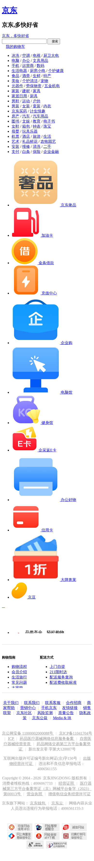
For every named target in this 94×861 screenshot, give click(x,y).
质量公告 (66, 713)
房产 (15, 116)
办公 (26, 61)
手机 (15, 66)
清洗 (36, 146)
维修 (26, 146)
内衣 (47, 106)
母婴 (15, 131)
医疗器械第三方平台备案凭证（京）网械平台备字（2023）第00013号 (47, 788)
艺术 (15, 141)
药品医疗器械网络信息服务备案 (47, 739)
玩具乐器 (30, 131)
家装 (15, 91)
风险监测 (45, 713)
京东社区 (24, 713)
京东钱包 (38, 803)
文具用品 (40, 61)
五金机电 (52, 86)
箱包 (26, 126)
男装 (15, 106)
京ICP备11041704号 (75, 733)
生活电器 (19, 71)
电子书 (49, 121)
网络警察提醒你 (47, 827)
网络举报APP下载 (47, 836)
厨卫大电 (51, 55)
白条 (26, 152)
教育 (36, 121)
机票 (15, 136)
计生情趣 (37, 111)
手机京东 (49, 708)
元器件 (17, 86)
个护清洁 (30, 81)
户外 (36, 101)
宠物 (44, 81)
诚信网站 (74, 827)
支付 (15, 152)
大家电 (17, 688)
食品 (15, 76)
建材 (26, 91)
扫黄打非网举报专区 (74, 836)
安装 (15, 146)
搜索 (53, 41)
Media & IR (62, 718)
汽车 (26, 116)
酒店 (26, 136)
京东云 (57, 803)
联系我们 (32, 703)
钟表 (36, 126)
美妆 (15, 81)
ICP (11, 739)
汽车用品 (40, 116)
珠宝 (47, 126)
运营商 (28, 66)
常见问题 (19, 682)
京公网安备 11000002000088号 (28, 733)
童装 (36, 106)
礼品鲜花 (30, 141)
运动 (26, 101)
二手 (47, 146)
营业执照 (35, 794)
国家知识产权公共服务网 (56, 844)
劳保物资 (33, 86)
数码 (40, 66)
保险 (36, 152)
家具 (36, 91)
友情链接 (70, 708)
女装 (26, 106)
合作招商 (73, 703)
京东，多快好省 (15, 36)
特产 (47, 76)
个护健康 (56, 71)
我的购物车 (15, 47)
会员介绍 (19, 672)
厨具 (34, 96)
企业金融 (51, 152)
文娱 (26, 121)
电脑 (15, 61)
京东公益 (39, 718)
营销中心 (28, 708)
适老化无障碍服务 (35, 844)
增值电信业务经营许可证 (69, 794)
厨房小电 (37, 71)
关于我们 (11, 703)
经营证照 (67, 783)
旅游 (36, 136)
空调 (26, 55)
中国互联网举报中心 (19, 836)
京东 (9, 10)
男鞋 (15, 101)
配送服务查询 (61, 677)
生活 (47, 136)
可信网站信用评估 (19, 827)
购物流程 (19, 667)
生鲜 (36, 76)
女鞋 (15, 126)
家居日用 (19, 96)
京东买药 (19, 111)
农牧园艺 (48, 141)
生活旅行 (19, 677)
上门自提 (57, 667)
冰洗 (15, 55)
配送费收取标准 (63, 682)
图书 (15, 121)
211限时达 (58, 672)
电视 (36, 55)
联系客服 (52, 703)
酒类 (26, 76)
